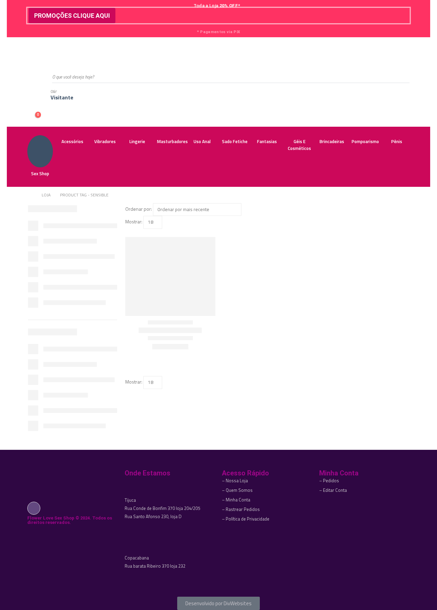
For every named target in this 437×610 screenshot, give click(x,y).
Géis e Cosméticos (299, 145)
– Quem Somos (237, 490)
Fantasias (267, 141)
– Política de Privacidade (245, 518)
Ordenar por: (138, 208)
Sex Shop (40, 173)
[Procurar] (399, 77)
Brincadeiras (332, 141)
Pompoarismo (365, 141)
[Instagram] (33, 507)
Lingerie (137, 141)
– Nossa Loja (235, 480)
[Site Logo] (61, 52)
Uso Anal (202, 141)
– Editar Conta (333, 490)
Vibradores (105, 141)
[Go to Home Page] (30, 195)
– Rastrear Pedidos (241, 509)
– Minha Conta (236, 499)
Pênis (396, 141)
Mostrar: (133, 221)
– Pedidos (329, 480)
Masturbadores (171, 141)
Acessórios (72, 141)
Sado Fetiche (235, 141)
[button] (128, 232)
